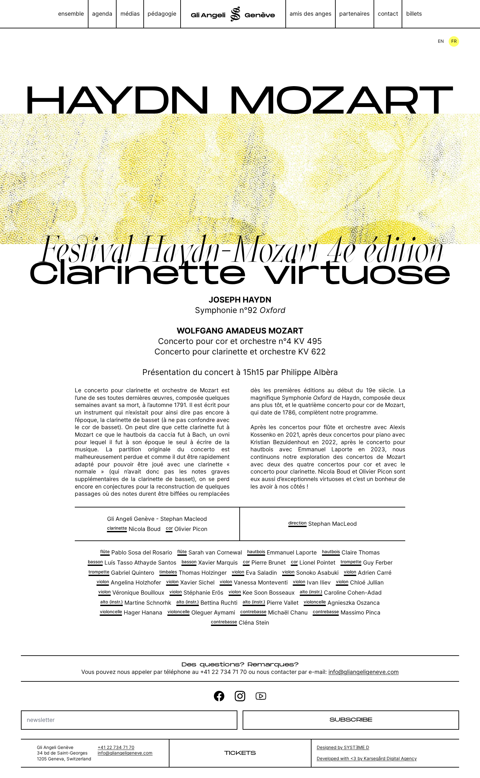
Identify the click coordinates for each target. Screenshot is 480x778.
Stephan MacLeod (322, 523)
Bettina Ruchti (206, 602)
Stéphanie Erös (196, 592)
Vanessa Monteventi (254, 582)
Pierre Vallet (270, 602)
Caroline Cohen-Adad (341, 592)
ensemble (71, 13)
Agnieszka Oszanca (342, 602)
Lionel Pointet (313, 562)
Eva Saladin (254, 572)
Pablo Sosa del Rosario (136, 552)
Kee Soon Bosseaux (262, 592)
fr (454, 41)
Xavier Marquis (210, 562)
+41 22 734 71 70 (116, 747)
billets (414, 13)
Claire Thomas (351, 552)
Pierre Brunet (264, 562)
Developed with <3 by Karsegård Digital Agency (367, 758)
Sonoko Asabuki (310, 572)
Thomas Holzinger (193, 572)
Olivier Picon (186, 528)
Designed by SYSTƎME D (343, 747)
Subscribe (350, 719)
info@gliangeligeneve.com (363, 671)
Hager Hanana (131, 612)
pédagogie (162, 13)
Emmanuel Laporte (282, 552)
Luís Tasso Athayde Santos (132, 562)
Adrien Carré (368, 572)
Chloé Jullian (360, 582)
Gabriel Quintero (121, 572)
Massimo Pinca (346, 612)
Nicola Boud (134, 528)
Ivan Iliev (312, 582)
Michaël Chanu (274, 612)
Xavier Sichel (190, 582)
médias (130, 13)
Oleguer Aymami (201, 612)
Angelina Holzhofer (129, 582)
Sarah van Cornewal (209, 552)
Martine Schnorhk (135, 602)
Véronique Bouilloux (131, 592)
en (441, 41)
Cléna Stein (240, 622)
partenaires (354, 13)
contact (388, 13)
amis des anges (310, 13)
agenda (102, 13)
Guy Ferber (366, 562)
